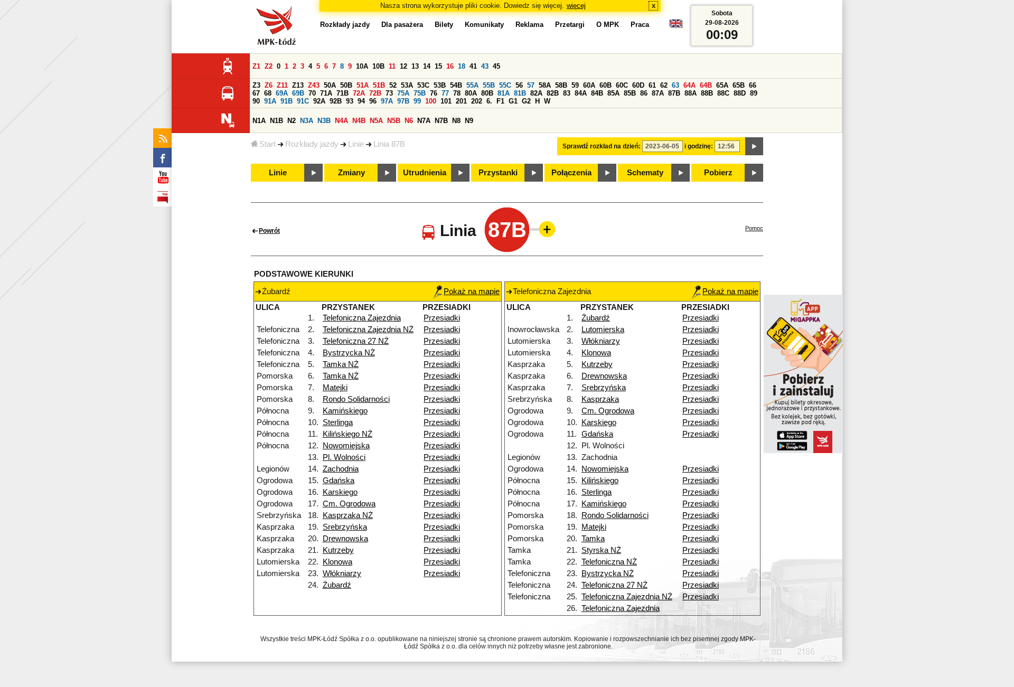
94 (361, 101)
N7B (441, 121)
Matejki (335, 387)
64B (706, 85)
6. (489, 101)
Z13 (298, 85)
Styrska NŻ (601, 550)
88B (707, 93)
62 (664, 85)
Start (267, 144)
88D (740, 93)
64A (689, 85)
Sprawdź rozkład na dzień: (601, 146)
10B (378, 66)
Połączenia (571, 172)
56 (519, 85)
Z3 (256, 85)
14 (426, 66)
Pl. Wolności (344, 457)
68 (267, 93)
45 (496, 66)
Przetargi (570, 25)
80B (487, 93)
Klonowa (337, 562)
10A (362, 66)
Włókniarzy (342, 573)
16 (450, 66)
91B (286, 101)
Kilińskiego (599, 480)
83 (566, 93)
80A (471, 93)
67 (256, 93)
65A (722, 85)
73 (389, 93)
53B (440, 85)
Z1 (256, 66)
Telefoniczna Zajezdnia (362, 318)
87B (674, 93)
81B (520, 93)
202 (476, 101)
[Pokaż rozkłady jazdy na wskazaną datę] (754, 146)
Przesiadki (442, 318)
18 (461, 66)
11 (392, 66)
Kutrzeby (338, 550)
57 (530, 85)
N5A (376, 121)
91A (270, 101)
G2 (526, 101)
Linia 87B (389, 144)
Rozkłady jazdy (312, 144)
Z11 (282, 85)
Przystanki (498, 172)
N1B (276, 121)
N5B (393, 121)
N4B (358, 121)
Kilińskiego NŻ (347, 434)
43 (485, 66)
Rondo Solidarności (356, 399)
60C (622, 85)
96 (373, 101)
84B (597, 93)
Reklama (529, 25)
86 (643, 93)
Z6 (269, 85)
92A (319, 101)
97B (403, 101)
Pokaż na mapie (472, 291)
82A (536, 93)
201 (461, 101)
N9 (469, 121)
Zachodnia (341, 469)
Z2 (269, 66)
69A (282, 93)
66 (752, 85)
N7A (423, 121)
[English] (676, 26)
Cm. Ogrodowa (349, 504)
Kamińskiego (345, 411)
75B (420, 93)
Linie (356, 144)
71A (326, 93)
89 (753, 93)
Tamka (593, 538)
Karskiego (340, 492)
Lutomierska (602, 329)
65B (739, 85)
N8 (456, 121)
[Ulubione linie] (544, 229)
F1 (500, 101)
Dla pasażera (402, 25)
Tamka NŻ (341, 364)
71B (342, 93)
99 (417, 101)
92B (336, 101)
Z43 (314, 85)
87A (658, 93)
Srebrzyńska (345, 527)
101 (446, 101)
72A (359, 93)
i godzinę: (698, 146)
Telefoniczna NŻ (609, 562)
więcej (576, 6)
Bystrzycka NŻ (349, 353)
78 (457, 93)
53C (423, 85)
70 (312, 93)
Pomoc (754, 228)
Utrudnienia (424, 172)
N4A (341, 121)
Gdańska (338, 480)
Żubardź (337, 585)
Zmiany (351, 172)
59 (575, 85)
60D (638, 85)
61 (652, 85)
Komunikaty (484, 25)
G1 (513, 101)
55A (472, 85)
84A (581, 93)
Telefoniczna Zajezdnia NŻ (368, 329)
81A (503, 93)
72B (375, 93)
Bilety (444, 25)
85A (613, 93)
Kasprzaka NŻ (348, 515)
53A (407, 85)
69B (298, 93)
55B (489, 85)
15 (438, 66)
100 (430, 101)
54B (456, 85)
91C (303, 101)
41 (473, 66)
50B (346, 85)
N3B (324, 121)
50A (330, 85)
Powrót (269, 230)
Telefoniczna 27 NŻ (356, 341)
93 (349, 101)
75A (403, 93)
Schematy (645, 172)
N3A (306, 121)
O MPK (607, 25)
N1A (259, 121)
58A (545, 85)
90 (256, 101)
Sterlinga (338, 422)
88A (690, 93)
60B (605, 85)
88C (723, 93)
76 (433, 93)
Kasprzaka (600, 399)
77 (445, 93)
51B (379, 85)
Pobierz (718, 172)
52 (393, 85)
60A (589, 85)
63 (675, 85)
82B (553, 93)
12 (403, 66)
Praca (640, 25)
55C (505, 85)
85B (630, 93)
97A (387, 101)
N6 (409, 121)
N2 (291, 121)
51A (362, 85)
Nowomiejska (346, 445)
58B (561, 85)
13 (415, 66)
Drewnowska (345, 538)
